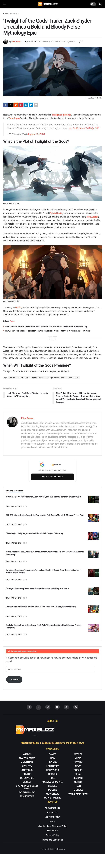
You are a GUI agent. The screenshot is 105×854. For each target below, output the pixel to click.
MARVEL (52, 786)
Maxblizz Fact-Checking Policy (52, 826)
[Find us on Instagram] (47, 707)
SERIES (72, 42)
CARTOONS (27, 770)
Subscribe (14, 679)
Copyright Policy (52, 817)
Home (5, 14)
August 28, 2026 (15, 561)
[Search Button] (100, 4)
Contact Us (52, 812)
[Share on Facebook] (5, 105)
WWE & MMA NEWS (78, 794)
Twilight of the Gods (61, 114)
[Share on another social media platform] (36, 105)
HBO (52, 758)
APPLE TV (27, 766)
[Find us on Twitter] (38, 707)
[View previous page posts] (50, 338)
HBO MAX (52, 762)
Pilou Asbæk (92, 216)
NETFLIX (65, 42)
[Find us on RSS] (75, 707)
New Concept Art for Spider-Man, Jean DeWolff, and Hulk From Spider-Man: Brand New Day (46, 326)
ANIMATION (14, 14)
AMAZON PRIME (27, 758)
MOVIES (78, 754)
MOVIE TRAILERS (52, 797)
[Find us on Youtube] (57, 707)
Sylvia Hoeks (56, 213)
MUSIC (78, 758)
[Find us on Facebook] (29, 707)
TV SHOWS (78, 790)
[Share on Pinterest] (20, 105)
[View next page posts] (55, 338)
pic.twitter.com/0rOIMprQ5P (84, 128)
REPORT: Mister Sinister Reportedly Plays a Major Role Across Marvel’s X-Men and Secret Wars (47, 331)
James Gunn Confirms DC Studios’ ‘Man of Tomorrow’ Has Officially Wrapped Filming (41, 607)
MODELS (52, 790)
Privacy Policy (52, 835)
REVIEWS (78, 778)
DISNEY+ (27, 782)
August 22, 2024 (31, 42)
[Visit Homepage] (48, 4)
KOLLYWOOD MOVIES (52, 782)
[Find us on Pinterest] (66, 707)
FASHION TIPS (27, 796)
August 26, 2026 (15, 616)
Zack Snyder (14, 118)
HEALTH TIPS (52, 766)
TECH (78, 786)
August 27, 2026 (15, 580)
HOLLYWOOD (56, 42)
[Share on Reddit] (15, 105)
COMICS (27, 774)
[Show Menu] (4, 4)
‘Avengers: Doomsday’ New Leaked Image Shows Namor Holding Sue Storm (37, 588)
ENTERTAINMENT (26, 792)
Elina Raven (15, 42)
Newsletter (52, 830)
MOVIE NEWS (52, 794)
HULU (52, 778)
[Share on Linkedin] (26, 105)
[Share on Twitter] (10, 105)
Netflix (18, 307)
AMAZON (26, 754)
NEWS (78, 766)
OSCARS (78, 770)
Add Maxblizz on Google (52, 477)
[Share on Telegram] (31, 105)
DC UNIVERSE (27, 778)
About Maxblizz (52, 808)
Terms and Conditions (52, 839)
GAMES (52, 754)
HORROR (52, 774)
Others (78, 774)
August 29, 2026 (15, 506)
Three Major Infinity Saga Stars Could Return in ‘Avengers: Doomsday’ (34, 533)
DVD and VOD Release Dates (27, 787)
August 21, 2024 (36, 134)
